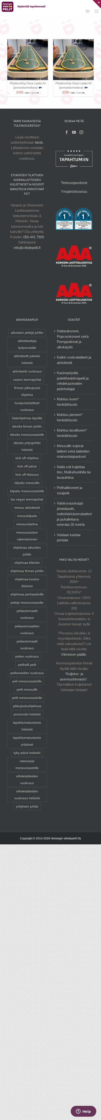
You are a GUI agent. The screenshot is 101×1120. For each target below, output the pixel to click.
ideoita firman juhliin (27, 426)
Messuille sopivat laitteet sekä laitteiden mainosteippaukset (73, 451)
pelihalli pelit (27, 665)
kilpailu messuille (27, 483)
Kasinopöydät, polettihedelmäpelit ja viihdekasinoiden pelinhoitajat (73, 381)
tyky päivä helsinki (27, 753)
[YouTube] (74, 132)
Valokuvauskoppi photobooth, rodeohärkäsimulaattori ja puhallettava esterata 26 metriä (74, 513)
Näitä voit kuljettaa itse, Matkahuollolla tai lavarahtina (73, 472)
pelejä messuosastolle (27, 602)
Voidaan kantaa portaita (68, 537)
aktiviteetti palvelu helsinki (27, 359)
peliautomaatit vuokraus (27, 614)
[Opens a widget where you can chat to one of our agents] (83, 1112)
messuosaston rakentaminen (27, 536)
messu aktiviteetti (27, 507)
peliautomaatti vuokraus (27, 645)
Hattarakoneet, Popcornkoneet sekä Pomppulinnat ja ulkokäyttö (73, 339)
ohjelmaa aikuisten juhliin (27, 551)
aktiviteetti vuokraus (27, 371)
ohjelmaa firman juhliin (27, 571)
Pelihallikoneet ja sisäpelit (69, 490)
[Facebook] (67, 132)
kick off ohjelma (27, 458)
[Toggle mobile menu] (96, 11)
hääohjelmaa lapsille (27, 418)
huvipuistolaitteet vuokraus (27, 406)
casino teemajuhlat (27, 379)
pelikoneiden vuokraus (27, 673)
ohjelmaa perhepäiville (27, 594)
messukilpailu (27, 516)
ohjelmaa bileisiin (27, 562)
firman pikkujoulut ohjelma (27, 391)
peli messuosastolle (27, 681)
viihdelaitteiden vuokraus (27, 779)
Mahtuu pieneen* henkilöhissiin (70, 417)
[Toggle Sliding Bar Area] (97, 4)
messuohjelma (27, 524)
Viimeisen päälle (73, 654)
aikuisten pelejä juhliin (27, 332)
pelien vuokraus (27, 656)
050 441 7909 (33, 237)
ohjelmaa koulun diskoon (27, 582)
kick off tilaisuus (27, 474)
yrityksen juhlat (27, 806)
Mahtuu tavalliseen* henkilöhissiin (72, 433)
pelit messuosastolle (27, 698)
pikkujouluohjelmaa (27, 706)
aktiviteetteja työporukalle (27, 344)
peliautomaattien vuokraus (27, 629)
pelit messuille (27, 689)
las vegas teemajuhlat (27, 499)
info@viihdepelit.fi (27, 248)
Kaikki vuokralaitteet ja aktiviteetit (74, 360)
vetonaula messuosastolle (27, 764)
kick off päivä (27, 466)
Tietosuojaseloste (74, 183)
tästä (39, 142)
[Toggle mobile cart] (87, 11)
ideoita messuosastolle (27, 434)
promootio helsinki (27, 714)
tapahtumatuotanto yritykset (27, 741)
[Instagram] (81, 132)
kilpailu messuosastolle (27, 491)
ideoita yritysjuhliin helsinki (27, 446)
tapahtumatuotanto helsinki (27, 726)
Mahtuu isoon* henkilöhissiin (68, 401)
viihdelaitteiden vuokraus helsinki (27, 795)
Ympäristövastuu (74, 191)
